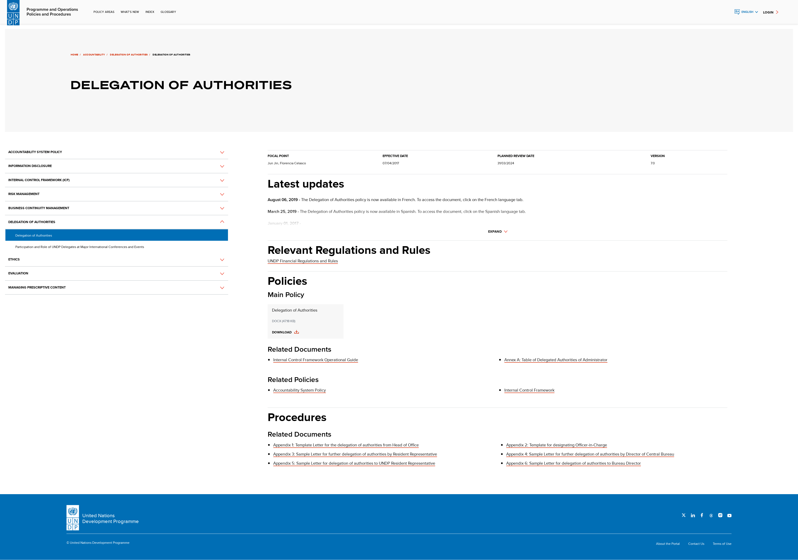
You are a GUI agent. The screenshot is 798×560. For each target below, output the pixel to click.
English (747, 12)
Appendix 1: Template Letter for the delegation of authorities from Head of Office (346, 445)
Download (282, 332)
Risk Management (23, 194)
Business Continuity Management (38, 208)
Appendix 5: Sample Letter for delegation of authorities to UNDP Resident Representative (354, 463)
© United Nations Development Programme (97, 542)
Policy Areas (104, 12)
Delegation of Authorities (129, 54)
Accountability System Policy (35, 152)
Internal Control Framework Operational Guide (315, 360)
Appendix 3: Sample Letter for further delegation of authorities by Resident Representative (355, 454)
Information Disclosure (30, 165)
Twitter (684, 515)
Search (728, 12)
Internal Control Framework (529, 390)
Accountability (94, 54)
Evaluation (18, 273)
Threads (711, 515)
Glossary (168, 12)
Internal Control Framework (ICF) (39, 180)
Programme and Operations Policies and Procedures (52, 12)
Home (74, 54)
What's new (130, 12)
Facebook (702, 515)
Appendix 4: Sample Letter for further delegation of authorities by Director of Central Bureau (590, 454)
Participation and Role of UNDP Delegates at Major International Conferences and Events (79, 246)
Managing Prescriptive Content (37, 287)
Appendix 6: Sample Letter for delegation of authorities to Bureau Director (573, 463)
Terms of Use (722, 544)
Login (768, 12)
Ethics (14, 259)
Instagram (720, 515)
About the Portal (668, 544)
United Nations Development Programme (110, 518)
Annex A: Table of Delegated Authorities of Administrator (555, 360)
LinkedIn (693, 515)
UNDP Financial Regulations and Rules (303, 261)
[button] (217, 152)
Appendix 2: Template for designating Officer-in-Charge (556, 445)
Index (149, 12)
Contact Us (696, 544)
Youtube (729, 515)
